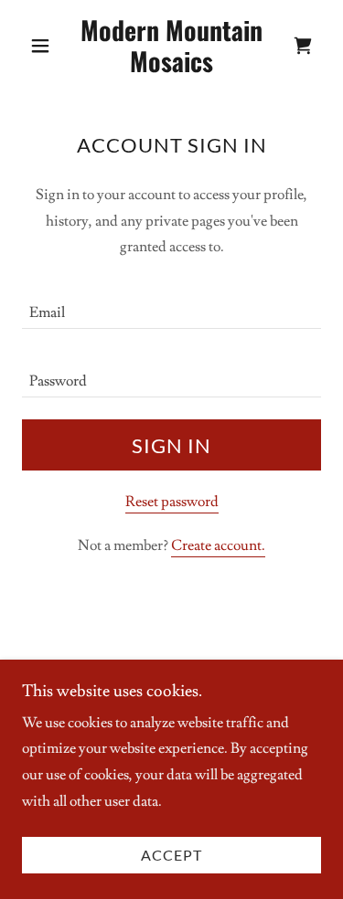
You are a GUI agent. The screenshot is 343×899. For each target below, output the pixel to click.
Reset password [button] (172, 501)
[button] (44, 45)
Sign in (171, 445)
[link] (171, 46)
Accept (171, 855)
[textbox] (171, 305)
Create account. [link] (218, 545)
